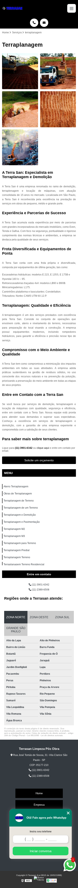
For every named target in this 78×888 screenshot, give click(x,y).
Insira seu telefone (41, 831)
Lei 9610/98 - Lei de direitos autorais (45, 735)
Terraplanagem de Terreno (19, 500)
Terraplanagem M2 (14, 529)
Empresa (39, 804)
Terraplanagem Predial (17, 550)
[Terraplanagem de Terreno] (20, 109)
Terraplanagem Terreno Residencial (24, 564)
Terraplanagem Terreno (17, 557)
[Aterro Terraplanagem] (20, 71)
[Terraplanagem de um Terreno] (58, 109)
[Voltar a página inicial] (13, 8)
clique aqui (43, 448)
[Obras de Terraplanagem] (58, 71)
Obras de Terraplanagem (18, 493)
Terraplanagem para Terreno (20, 543)
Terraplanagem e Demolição (20, 514)
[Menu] (71, 8)
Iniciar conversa (40, 851)
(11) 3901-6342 (24, 448)
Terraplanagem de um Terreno (21, 507)
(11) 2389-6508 (40, 589)
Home (39, 793)
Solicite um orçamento (39, 460)
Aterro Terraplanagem (16, 486)
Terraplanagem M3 (14, 536)
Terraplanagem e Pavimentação (22, 521)
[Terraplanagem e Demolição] (20, 147)
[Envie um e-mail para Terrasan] (44, 23)
